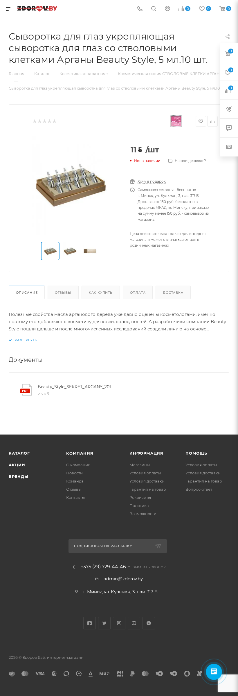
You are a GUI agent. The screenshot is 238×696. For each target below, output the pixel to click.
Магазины (139, 464)
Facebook (89, 623)
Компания (79, 453)
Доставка (173, 293)
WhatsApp (149, 623)
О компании (78, 464)
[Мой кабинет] (167, 9)
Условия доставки (147, 481)
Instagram (119, 623)
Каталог (19, 453)
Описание (26, 293)
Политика (139, 505)
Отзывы (63, 293)
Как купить (101, 293)
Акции (17, 464)
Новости (74, 473)
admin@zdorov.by (123, 578)
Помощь (196, 453)
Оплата (138, 293)
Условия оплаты (145, 473)
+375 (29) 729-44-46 (103, 567)
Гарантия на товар (147, 489)
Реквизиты (140, 497)
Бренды (18, 476)
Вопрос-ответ (198, 489)
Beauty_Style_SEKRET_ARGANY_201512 (76, 386)
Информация (146, 453)
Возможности (142, 513)
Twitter (104, 623)
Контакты (75, 497)
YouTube (134, 623)
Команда (75, 481)
